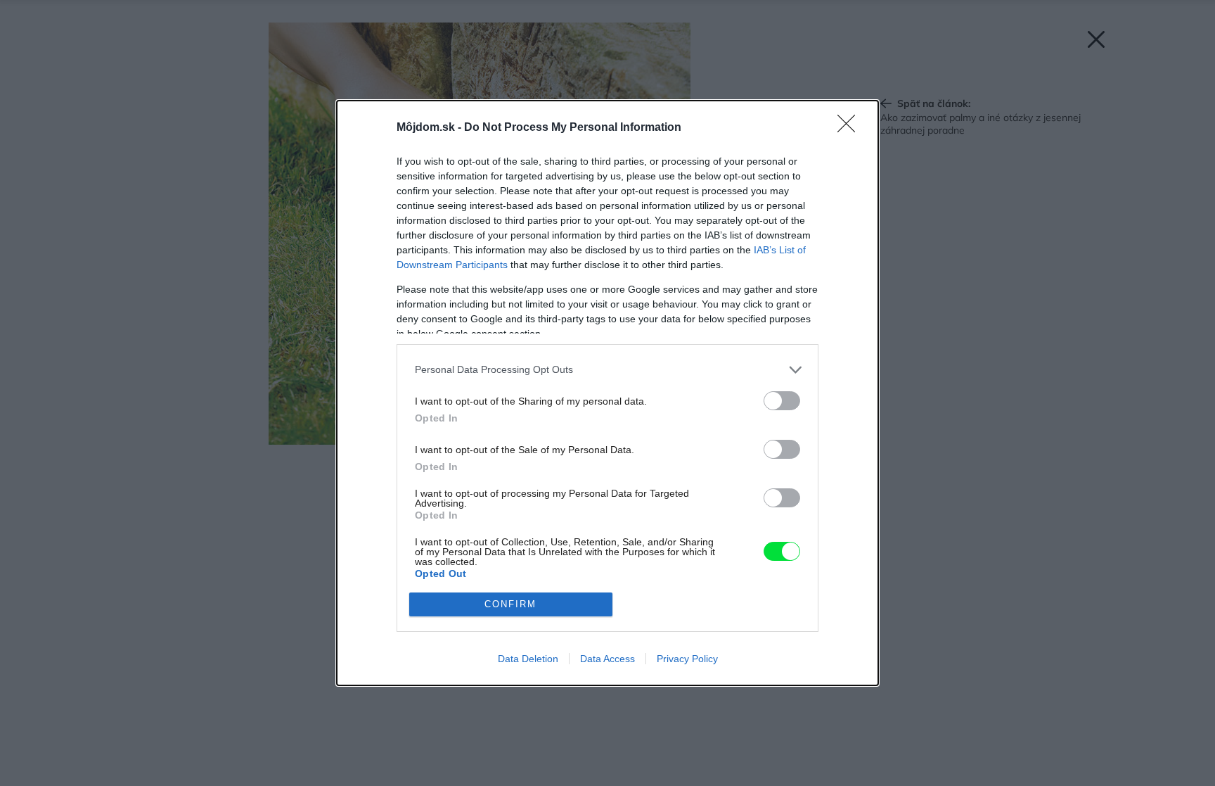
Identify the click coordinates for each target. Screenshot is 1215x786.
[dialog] (607, 393)
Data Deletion (528, 658)
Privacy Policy (687, 658)
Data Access (607, 658)
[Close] (850, 128)
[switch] (782, 400)
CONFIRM (510, 604)
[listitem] (607, 369)
